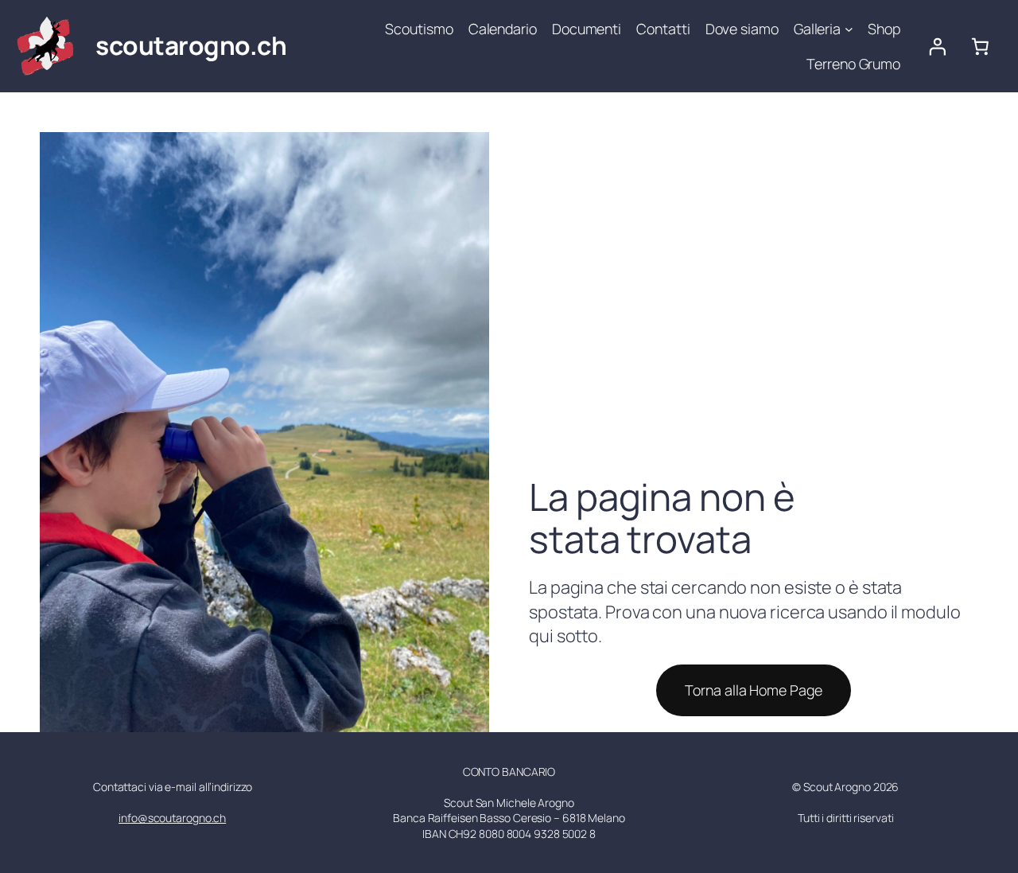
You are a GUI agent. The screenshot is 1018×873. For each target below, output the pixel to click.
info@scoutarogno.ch (172, 817)
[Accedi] (936, 46)
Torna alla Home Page (753, 690)
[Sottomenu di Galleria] (849, 29)
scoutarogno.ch (190, 45)
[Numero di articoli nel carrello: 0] (980, 46)
